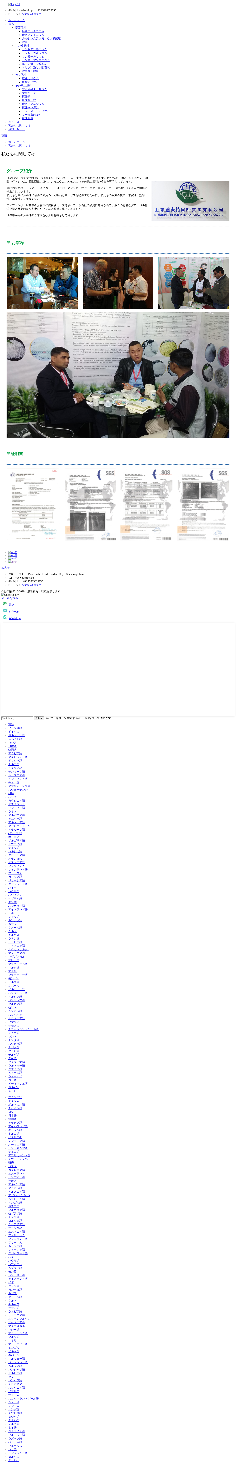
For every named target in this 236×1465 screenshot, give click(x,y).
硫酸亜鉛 (27, 118)
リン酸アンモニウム (34, 49)
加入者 (5, 567)
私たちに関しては (19, 125)
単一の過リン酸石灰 (34, 63)
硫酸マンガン (30, 107)
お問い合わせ (16, 129)
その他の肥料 (23, 85)
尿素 (25, 42)
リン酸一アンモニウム (36, 60)
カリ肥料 (20, 74)
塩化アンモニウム (33, 31)
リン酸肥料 (22, 45)
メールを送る (9, 598)
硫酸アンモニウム (33, 34)
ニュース (13, 121)
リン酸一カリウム (33, 56)
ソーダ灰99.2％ (31, 114)
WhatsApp (15, 618)
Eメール (14, 611)
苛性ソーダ (29, 92)
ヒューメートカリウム (36, 111)
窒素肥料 (20, 27)
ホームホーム (16, 20)
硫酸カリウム (30, 82)
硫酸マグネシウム (33, 103)
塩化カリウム (30, 78)
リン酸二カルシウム (34, 53)
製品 (11, 23)
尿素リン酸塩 (30, 71)
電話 (11, 604)
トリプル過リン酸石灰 (36, 67)
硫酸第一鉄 (29, 100)
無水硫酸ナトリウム (34, 89)
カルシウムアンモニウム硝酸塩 (41, 38)
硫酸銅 (26, 96)
